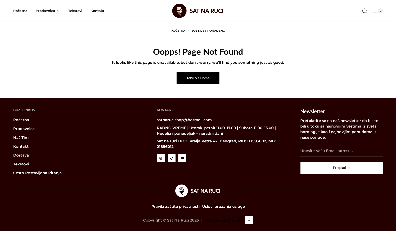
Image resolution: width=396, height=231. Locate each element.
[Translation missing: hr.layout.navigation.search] (364, 10)
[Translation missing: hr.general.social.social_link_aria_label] (161, 158)
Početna (178, 30)
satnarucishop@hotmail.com (184, 120)
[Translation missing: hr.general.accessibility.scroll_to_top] (249, 220)
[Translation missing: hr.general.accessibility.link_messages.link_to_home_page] (198, 191)
